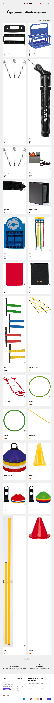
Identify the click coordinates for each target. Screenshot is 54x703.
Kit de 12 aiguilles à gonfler (8, 139)
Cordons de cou (32, 254)
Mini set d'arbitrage (32, 288)
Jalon (5, 650)
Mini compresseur (32, 173)
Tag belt (5, 367)
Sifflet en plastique (7, 254)
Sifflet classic (6, 209)
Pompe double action (33, 139)
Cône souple (31, 650)
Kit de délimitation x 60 (8, 475)
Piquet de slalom (32, 435)
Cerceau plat (6, 435)
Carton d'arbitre (6, 288)
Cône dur (30, 475)
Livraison (19, 682)
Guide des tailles (20, 688)
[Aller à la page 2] (29, 658)
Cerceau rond (31, 401)
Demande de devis (20, 680)
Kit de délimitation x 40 (33, 509)
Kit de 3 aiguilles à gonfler (8, 173)
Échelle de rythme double (33, 367)
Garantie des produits (21, 684)
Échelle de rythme (7, 401)
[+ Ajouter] (25, 45)
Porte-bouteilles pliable (8, 51)
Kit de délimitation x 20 (8, 509)
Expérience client (20, 686)
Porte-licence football (33, 209)
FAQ (18, 690)
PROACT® (5, 50)
